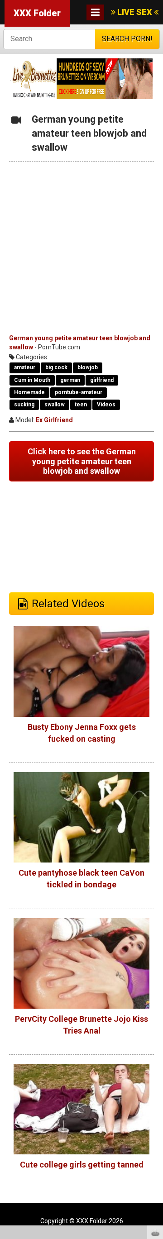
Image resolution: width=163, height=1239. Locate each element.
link (155, 1097)
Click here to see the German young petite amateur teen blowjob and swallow (82, 461)
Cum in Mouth (32, 380)
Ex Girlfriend (54, 420)
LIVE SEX (134, 12)
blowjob (87, 367)
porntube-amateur (78, 392)
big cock (56, 367)
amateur (24, 367)
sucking (24, 404)
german (70, 380)
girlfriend (102, 380)
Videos (106, 404)
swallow (54, 404)
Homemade (29, 392)
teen (81, 404)
